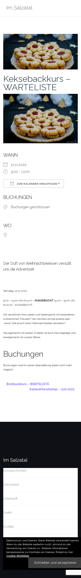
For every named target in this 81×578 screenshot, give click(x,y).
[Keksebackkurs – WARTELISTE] (40, 51)
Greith (7, 512)
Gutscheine (11, 484)
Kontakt (8, 526)
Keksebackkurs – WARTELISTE (37, 83)
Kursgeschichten (15, 470)
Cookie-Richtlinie (17, 556)
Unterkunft (10, 498)
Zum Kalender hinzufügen (36, 184)
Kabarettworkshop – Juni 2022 (52, 389)
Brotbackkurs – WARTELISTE (27, 384)
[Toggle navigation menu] (73, 8)
